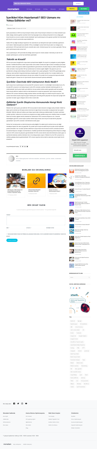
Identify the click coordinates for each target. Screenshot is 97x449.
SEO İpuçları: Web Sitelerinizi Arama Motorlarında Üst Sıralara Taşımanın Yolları (15, 191)
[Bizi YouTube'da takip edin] (26, 403)
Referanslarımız (6, 422)
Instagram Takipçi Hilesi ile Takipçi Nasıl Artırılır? (82, 69)
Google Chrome (74, 339)
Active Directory (79, 327)
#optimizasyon (74, 324)
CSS (83, 330)
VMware (72, 383)
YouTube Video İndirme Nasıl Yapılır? (83, 27)
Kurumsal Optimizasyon (77, 422)
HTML (78, 348)
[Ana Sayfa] (13, 9)
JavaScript (86, 351)
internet (80, 351)
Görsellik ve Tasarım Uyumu (77, 342)
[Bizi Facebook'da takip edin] (14, 403)
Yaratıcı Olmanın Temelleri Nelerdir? (82, 189)
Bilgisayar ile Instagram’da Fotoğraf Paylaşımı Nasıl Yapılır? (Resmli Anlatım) (82, 48)
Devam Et (78, 3)
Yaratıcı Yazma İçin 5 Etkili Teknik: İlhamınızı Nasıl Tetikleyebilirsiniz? (82, 243)
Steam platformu (74, 377)
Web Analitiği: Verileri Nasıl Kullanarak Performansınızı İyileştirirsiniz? (81, 251)
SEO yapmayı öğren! (30, 419)
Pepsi (84, 359)
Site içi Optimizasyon (76, 419)
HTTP (83, 348)
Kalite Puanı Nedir (75, 354)
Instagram (73, 351)
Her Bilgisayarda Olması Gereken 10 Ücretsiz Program (83, 109)
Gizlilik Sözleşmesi (27, 444)
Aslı (17, 156)
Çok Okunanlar (80, 16)
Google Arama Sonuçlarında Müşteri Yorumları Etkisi (82, 95)
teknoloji (83, 377)
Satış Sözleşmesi (17, 444)
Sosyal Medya (74, 374)
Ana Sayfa (5, 416)
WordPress (86, 383)
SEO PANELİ (84, 8)
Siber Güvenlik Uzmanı (76, 371)
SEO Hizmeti (29, 9)
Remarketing (84, 365)
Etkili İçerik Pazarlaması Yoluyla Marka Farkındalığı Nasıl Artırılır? (82, 170)
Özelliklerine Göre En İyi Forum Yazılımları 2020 (82, 55)
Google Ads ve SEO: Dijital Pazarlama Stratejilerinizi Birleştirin (82, 176)
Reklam (72, 362)
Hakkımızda (6, 419)
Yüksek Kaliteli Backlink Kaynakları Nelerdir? (34, 190)
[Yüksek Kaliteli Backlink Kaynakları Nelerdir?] (36, 181)
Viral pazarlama (84, 380)
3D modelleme (83, 324)
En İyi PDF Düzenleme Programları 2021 (81, 102)
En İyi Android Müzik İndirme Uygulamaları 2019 (82, 34)
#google (80, 321)
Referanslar (53, 9)
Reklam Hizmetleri (75, 428)
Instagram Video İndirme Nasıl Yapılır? (83, 21)
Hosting (72, 348)
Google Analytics (83, 336)
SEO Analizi (37, 9)
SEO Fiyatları (61, 9)
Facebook (79, 333)
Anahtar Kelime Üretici (53, 422)
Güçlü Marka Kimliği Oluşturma (78, 345)
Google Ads (73, 336)
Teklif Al (72, 8)
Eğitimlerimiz (29, 422)
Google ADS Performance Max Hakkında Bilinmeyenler (81, 264)
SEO (71, 368)
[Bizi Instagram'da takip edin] (22, 403)
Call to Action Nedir (75, 330)
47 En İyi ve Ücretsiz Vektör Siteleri (82, 62)
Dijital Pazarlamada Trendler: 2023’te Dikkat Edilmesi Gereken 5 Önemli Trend (82, 203)
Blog (27, 428)
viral (77, 380)
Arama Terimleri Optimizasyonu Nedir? (54, 190)
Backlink (73, 416)
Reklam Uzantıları (75, 365)
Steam (86, 374)
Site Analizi (28, 425)
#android (73, 321)
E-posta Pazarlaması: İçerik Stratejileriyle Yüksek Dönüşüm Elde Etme (82, 196)
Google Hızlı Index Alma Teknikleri (82, 75)
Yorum (8, 214)
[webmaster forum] (80, 302)
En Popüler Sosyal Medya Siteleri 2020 (82, 41)
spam (81, 374)
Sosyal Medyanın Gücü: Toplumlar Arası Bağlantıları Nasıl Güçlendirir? (82, 183)
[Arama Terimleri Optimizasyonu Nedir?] (57, 181)
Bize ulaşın (5, 425)
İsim (7, 227)
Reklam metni (80, 362)
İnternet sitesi (50, 227)
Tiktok (72, 380)
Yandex (72, 386)
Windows (79, 383)
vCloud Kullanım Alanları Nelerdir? (82, 224)
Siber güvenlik (78, 368)
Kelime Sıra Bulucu (52, 425)
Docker (72, 333)
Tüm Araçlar (51, 416)
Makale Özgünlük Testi (53, 419)
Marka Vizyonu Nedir (75, 357)
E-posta (28, 227)
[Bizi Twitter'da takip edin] (18, 403)
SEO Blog (45, 9)
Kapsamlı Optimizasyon (76, 425)
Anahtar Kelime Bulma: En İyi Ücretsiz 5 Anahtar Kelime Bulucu (82, 116)
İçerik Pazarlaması (81, 386)
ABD (72, 327)
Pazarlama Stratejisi (75, 359)
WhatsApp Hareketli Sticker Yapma (82, 89)
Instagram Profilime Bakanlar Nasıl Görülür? (83, 82)
